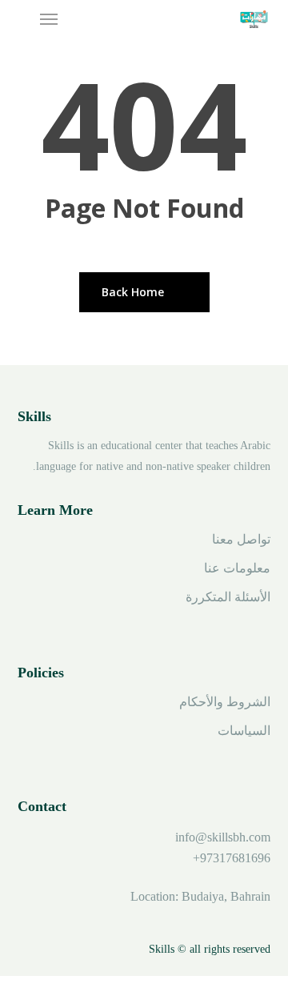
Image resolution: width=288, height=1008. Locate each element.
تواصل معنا (241, 539)
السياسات (244, 730)
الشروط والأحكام (224, 702)
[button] (49, 19)
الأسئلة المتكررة (228, 597)
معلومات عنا (237, 568)
